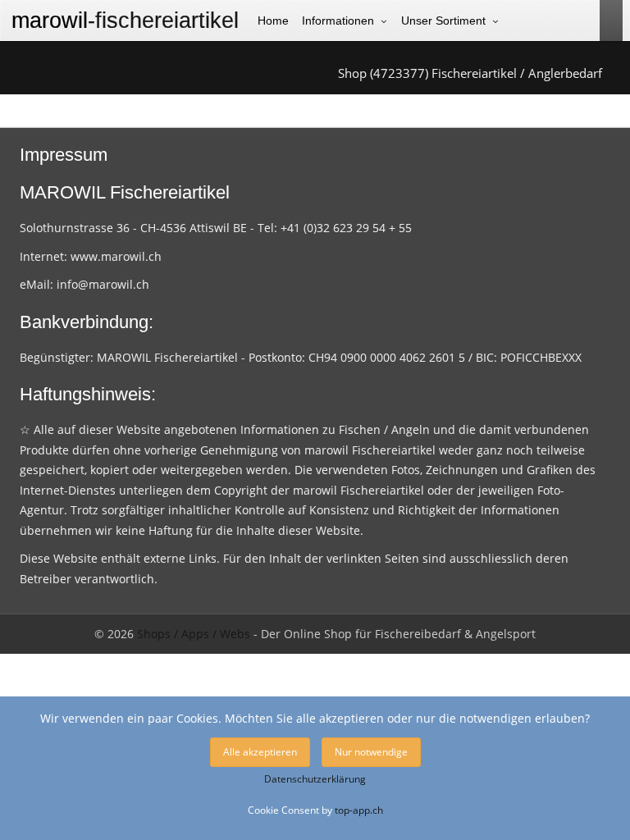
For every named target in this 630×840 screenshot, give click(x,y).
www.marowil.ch (116, 256)
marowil (125, 20)
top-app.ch (359, 809)
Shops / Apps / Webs (193, 633)
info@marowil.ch (103, 284)
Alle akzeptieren (260, 752)
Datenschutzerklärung (315, 779)
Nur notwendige (371, 752)
